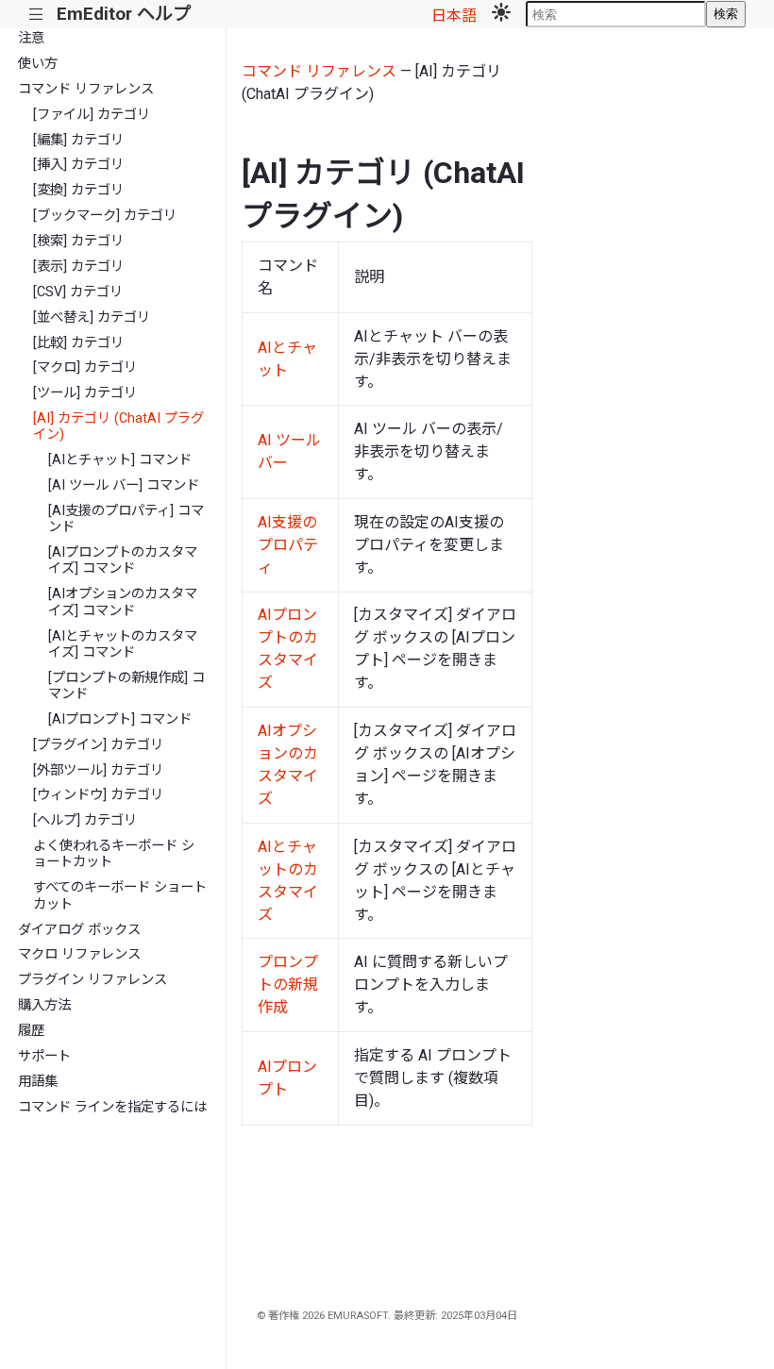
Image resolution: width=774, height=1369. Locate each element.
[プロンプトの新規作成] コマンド (126, 686)
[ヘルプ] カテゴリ (85, 820)
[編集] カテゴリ (78, 140)
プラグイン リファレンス (92, 980)
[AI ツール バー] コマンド (123, 485)
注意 (31, 38)
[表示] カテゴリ (78, 267)
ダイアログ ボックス (79, 930)
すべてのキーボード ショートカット (120, 895)
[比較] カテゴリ (78, 343)
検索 (726, 14)
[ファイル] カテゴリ (91, 115)
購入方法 (44, 1005)
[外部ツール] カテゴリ (98, 770)
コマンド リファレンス (86, 89)
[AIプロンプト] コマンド (120, 719)
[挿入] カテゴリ (78, 165)
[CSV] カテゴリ (78, 292)
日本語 (454, 16)
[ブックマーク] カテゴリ (105, 216)
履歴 (31, 1031)
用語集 (38, 1082)
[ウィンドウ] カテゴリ (98, 795)
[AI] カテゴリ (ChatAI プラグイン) (118, 426)
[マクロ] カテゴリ (85, 367)
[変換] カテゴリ (78, 190)
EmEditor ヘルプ (124, 14)
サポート (44, 1056)
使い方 (38, 64)
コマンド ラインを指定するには (112, 1107)
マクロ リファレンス (79, 954)
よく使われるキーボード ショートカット (113, 854)
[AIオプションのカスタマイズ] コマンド (122, 602)
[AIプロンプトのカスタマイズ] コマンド (122, 560)
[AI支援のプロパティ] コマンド (126, 519)
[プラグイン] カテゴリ (98, 745)
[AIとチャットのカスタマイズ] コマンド (122, 644)
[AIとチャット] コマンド (120, 460)
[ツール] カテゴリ (85, 393)
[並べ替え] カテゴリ (91, 317)
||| (36, 15)
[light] (501, 14)
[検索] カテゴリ (78, 241)
